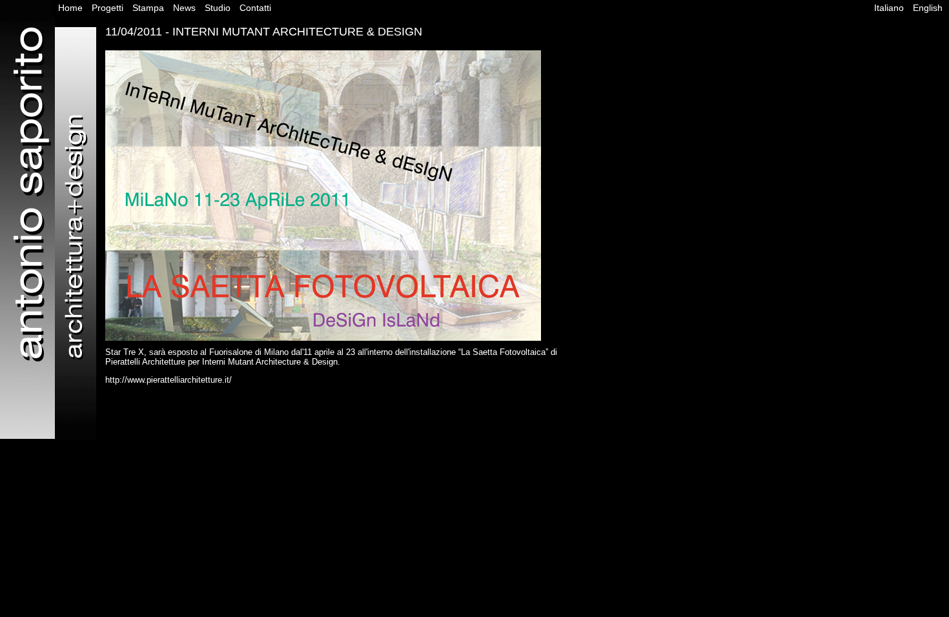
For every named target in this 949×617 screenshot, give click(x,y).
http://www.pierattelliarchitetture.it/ (168, 380)
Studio (217, 8)
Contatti (255, 8)
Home (70, 8)
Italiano (889, 8)
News (184, 8)
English (928, 8)
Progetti (107, 8)
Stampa (148, 8)
